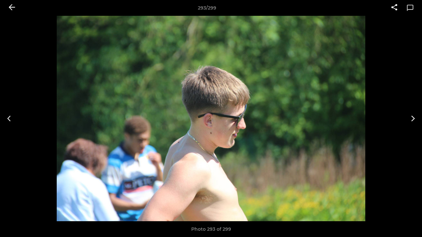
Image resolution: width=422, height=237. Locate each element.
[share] (394, 8)
